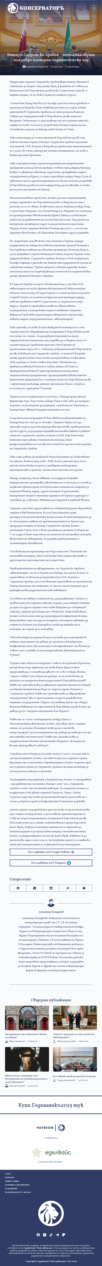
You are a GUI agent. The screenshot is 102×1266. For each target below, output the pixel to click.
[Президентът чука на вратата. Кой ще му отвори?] (27, 1018)
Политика (74, 67)
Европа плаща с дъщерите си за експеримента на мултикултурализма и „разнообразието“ (26, 1079)
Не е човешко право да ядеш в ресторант (74, 1076)
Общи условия (12, 1181)
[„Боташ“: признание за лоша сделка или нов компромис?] (75, 1018)
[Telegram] (67, 888)
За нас (8, 1174)
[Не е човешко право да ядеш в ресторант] (75, 1059)
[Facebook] (18, 888)
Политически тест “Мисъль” (18, 1193)
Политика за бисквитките (17, 1185)
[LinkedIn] (51, 888)
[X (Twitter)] (34, 888)
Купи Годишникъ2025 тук (51, 1105)
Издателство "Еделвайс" (51, 1161)
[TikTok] (51, 1234)
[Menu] (94, 8)
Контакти (9, 1178)
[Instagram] (44, 1234)
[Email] (84, 888)
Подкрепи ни (51, 1137)
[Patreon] (63, 1234)
